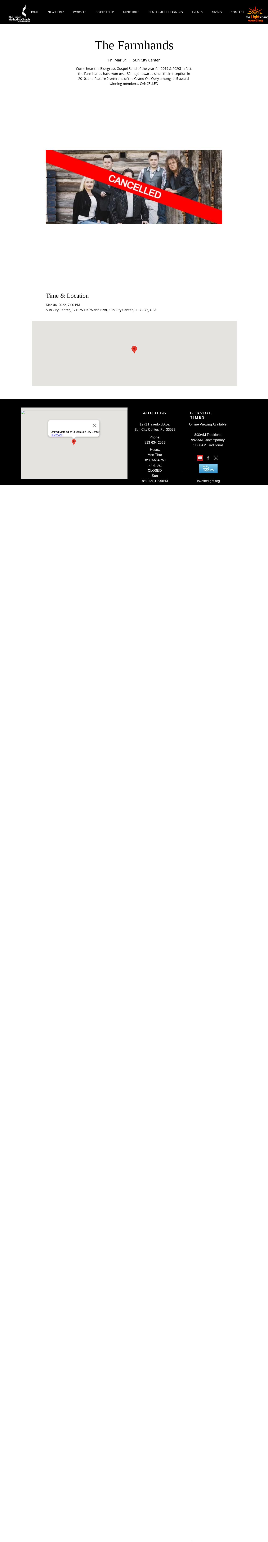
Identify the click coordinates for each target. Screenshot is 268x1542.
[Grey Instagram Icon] (216, 458)
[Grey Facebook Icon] (208, 458)
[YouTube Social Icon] (200, 458)
